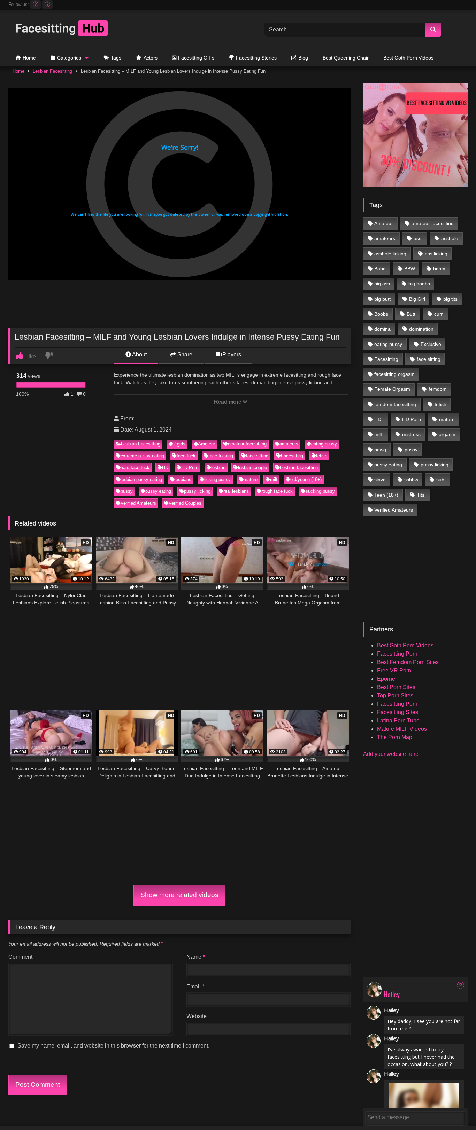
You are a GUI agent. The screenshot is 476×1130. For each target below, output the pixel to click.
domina (382, 329)
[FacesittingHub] (60, 29)
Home (29, 58)
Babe (380, 268)
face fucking (220, 455)
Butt (411, 314)
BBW (409, 268)
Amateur (206, 444)
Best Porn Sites (396, 687)
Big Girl (417, 299)
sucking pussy (320, 491)
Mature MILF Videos (402, 729)
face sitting (257, 455)
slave (380, 479)
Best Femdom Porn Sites (408, 662)
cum (439, 314)
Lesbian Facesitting (52, 71)
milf (273, 479)
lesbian (218, 467)
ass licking (436, 253)
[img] (460, 985)
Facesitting (292, 455)
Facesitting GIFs (196, 58)
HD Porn (189, 467)
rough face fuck (277, 491)
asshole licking (390, 253)
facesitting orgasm (394, 374)
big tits (450, 299)
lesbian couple (252, 467)
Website (196, 1016)
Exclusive (431, 344)
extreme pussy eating (142, 455)
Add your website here (391, 754)
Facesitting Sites (397, 712)
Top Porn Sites (395, 695)
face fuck (186, 455)
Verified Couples (185, 503)
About (139, 354)
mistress (411, 434)
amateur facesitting (247, 444)
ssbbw (411, 479)
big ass (382, 283)
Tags (116, 58)
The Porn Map (394, 737)
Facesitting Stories (256, 58)
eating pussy (324, 444)
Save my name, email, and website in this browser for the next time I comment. (113, 1046)
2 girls (179, 444)
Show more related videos (179, 895)
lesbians (183, 479)
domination (421, 329)
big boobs (419, 283)
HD (165, 467)
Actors (151, 58)
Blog (303, 58)
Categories (69, 58)
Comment (20, 957)
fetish (321, 455)
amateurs (288, 444)
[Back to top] (454, 1109)
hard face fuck (135, 467)
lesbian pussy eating (141, 479)
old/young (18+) (306, 479)
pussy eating (158, 491)
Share (184, 354)
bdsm (439, 268)
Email (195, 986)
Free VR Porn (394, 670)
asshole (449, 238)
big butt (382, 299)
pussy (127, 491)
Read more (228, 402)
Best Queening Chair (346, 58)
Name (195, 957)
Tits (420, 495)
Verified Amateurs (138, 503)
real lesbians (236, 491)
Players (231, 354)
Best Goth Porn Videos (408, 58)
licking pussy (217, 479)
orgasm (447, 434)
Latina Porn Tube (398, 721)
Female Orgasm (392, 389)
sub (440, 479)
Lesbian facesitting (299, 467)
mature (251, 479)
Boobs (381, 314)
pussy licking (197, 491)
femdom (438, 389)
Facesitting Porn (397, 654)
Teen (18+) (386, 495)
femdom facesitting (395, 404)
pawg (380, 449)
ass (417, 238)
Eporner (387, 679)
